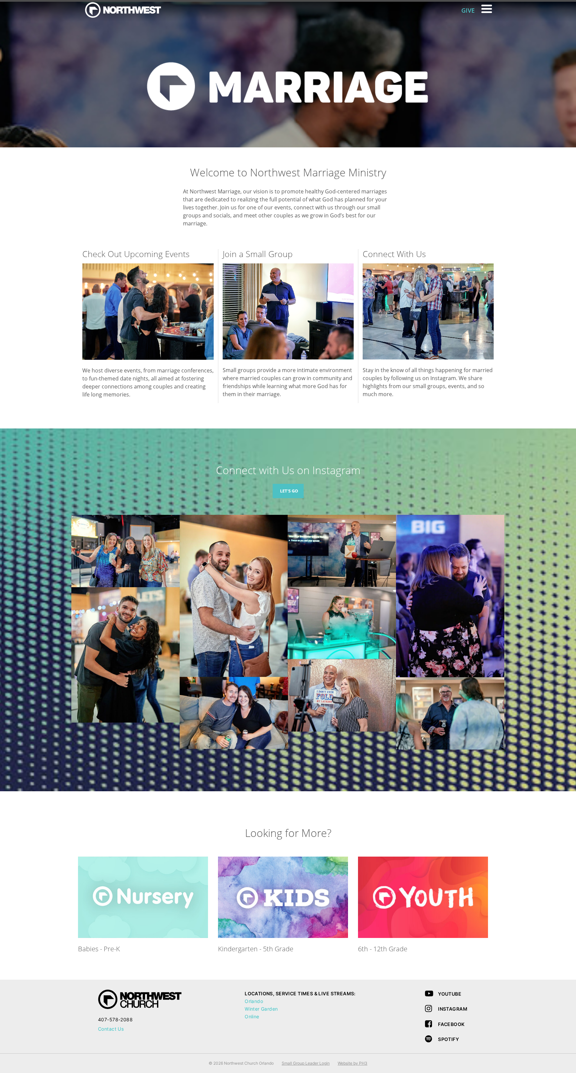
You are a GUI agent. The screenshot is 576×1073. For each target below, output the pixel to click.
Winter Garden (261, 1009)
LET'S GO (289, 491)
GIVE (468, 10)
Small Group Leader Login (306, 1063)
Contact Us (111, 1029)
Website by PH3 (352, 1063)
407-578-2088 (115, 1019)
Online (252, 1016)
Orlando (254, 1001)
